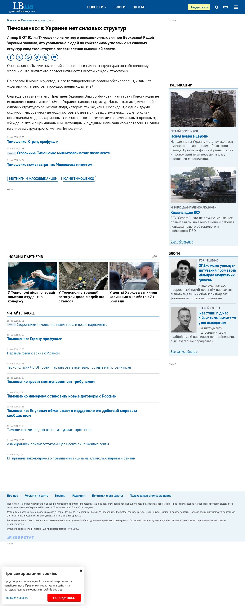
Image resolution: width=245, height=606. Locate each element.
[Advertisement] (83, 218)
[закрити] (81, 570)
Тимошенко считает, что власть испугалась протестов (49, 429)
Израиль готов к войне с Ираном (33, 353)
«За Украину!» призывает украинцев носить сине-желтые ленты (58, 443)
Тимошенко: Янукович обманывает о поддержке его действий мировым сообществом (72, 413)
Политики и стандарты (107, 495)
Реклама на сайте (36, 495)
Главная (12, 20)
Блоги (120, 7)
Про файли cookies (16, 597)
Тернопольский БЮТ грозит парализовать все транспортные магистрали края (69, 367)
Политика (27, 20)
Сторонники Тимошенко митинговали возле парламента (59, 153)
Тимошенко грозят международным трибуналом (51, 381)
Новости (95, 7)
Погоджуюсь (64, 597)
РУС (226, 7)
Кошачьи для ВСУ (185, 212)
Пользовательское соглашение (150, 495)
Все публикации (182, 241)
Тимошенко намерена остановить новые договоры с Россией (62, 396)
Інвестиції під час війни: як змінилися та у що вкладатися (217, 317)
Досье (139, 7)
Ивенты (60, 495)
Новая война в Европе (189, 136)
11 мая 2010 (44, 20)
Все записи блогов (184, 351)
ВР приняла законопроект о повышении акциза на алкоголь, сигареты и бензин (71, 458)
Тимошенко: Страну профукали (32, 141)
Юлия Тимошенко (78, 178)
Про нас (12, 495)
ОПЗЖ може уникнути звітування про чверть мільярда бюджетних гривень (217, 273)
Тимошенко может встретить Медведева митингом (49, 164)
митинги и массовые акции (33, 178)
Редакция (78, 495)
